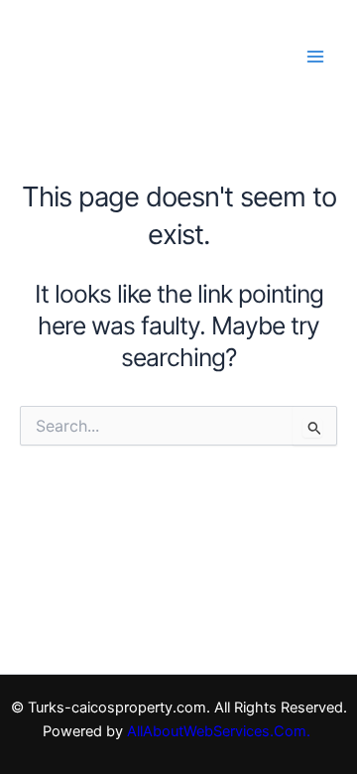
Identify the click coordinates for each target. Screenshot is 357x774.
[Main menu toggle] (315, 56)
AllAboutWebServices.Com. (220, 731)
